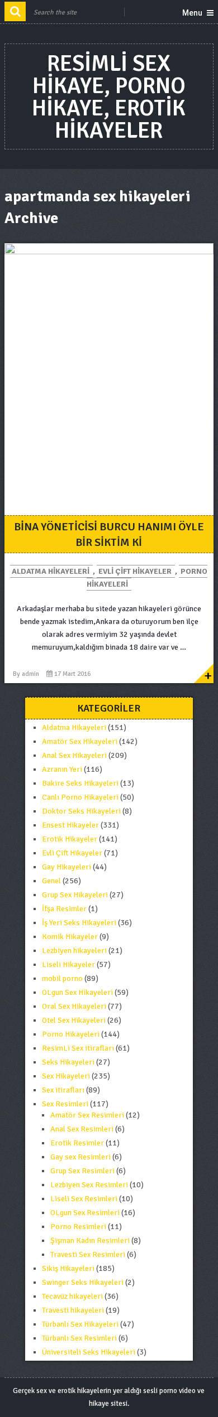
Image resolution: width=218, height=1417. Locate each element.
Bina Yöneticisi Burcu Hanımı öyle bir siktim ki (109, 534)
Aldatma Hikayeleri (50, 571)
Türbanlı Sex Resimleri (79, 1338)
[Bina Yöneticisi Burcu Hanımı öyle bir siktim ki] (109, 379)
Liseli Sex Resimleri (83, 1198)
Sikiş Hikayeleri (68, 1268)
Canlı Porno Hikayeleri (80, 797)
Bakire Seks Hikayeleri (80, 783)
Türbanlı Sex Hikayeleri (80, 1324)
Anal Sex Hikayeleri (74, 755)
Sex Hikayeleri (66, 1076)
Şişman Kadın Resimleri (90, 1240)
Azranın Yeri (62, 769)
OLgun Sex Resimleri (85, 1212)
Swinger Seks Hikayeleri (83, 1282)
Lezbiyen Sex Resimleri (89, 1184)
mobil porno (62, 978)
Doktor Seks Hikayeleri (81, 811)
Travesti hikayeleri (73, 1310)
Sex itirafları (63, 1090)
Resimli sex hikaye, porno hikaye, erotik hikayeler (109, 97)
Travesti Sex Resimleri (87, 1254)
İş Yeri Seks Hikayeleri (79, 922)
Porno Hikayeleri (70, 1034)
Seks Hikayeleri (68, 1062)
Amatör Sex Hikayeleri (79, 741)
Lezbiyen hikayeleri (74, 950)
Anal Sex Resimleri (81, 1129)
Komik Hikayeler (70, 936)
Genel (51, 881)
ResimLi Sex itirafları (78, 1048)
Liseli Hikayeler (68, 964)
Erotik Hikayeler (69, 839)
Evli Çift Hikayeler (135, 571)
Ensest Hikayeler (70, 825)
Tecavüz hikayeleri (72, 1296)
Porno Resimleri (78, 1226)
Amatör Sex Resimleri (87, 1115)
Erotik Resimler (77, 1143)
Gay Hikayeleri (66, 867)
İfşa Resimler (64, 908)
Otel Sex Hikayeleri (74, 1020)
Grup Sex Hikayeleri (75, 894)
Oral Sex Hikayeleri (74, 1006)
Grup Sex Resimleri (82, 1171)
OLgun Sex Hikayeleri (77, 992)
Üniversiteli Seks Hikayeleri (88, 1352)
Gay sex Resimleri (80, 1157)
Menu (192, 13)
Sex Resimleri (65, 1104)
